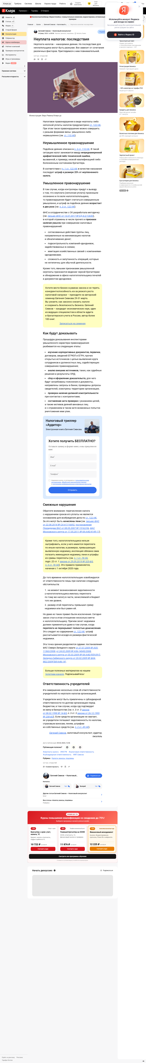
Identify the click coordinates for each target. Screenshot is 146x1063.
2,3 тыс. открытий (50, 763)
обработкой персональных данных (74, 482)
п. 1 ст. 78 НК (81, 558)
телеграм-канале (54, 674)
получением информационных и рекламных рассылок (72, 484)
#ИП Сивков (78, 755)
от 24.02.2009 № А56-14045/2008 (73, 651)
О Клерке (45, 11)
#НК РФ (63, 752)
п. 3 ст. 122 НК (67, 206)
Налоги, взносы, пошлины (64, 33)
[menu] (14, 40)
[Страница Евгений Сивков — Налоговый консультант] (35, 31)
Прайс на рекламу (8, 1057)
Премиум (23, 11)
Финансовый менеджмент (101, 832)
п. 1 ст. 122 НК (69, 168)
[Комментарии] (35, 59)
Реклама (20, 1057)
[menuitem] (14, 17)
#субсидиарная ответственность (57, 755)
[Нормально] (73, 747)
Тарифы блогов (7, 1060)
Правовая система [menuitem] (9, 71)
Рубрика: (47, 758)
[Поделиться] (46, 59)
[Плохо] (80, 747)
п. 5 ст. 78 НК (52, 565)
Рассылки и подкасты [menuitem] (10, 76)
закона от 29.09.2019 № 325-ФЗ (76, 561)
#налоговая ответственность (81, 752)
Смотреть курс (43, 849)
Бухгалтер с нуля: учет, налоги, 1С (41, 833)
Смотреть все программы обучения (72, 856)
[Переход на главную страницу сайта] (8, 11)
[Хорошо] (67, 747)
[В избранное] (42, 59)
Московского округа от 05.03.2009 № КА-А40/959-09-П (71, 654)
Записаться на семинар (73, 323)
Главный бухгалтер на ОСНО (72, 832)
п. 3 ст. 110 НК (82, 149)
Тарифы (34, 11)
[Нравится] (38, 59)
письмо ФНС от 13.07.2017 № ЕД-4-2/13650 (70, 216)
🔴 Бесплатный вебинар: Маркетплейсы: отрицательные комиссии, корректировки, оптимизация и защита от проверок (72, 18)
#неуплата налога (51, 752)
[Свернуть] (143, 1061)
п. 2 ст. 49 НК (82, 727)
